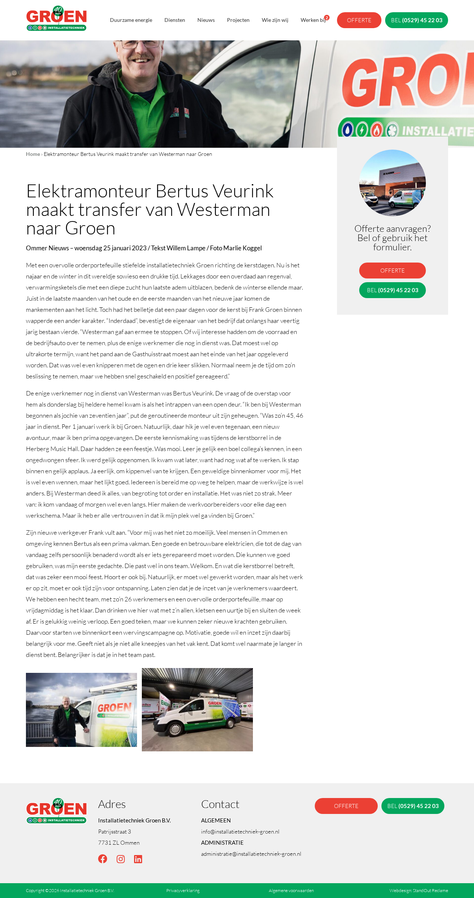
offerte (359, 20)
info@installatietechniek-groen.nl (240, 831)
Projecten (238, 20)
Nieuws (206, 20)
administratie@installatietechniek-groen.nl (251, 853)
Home (33, 154)
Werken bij (313, 19)
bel (417, 20)
